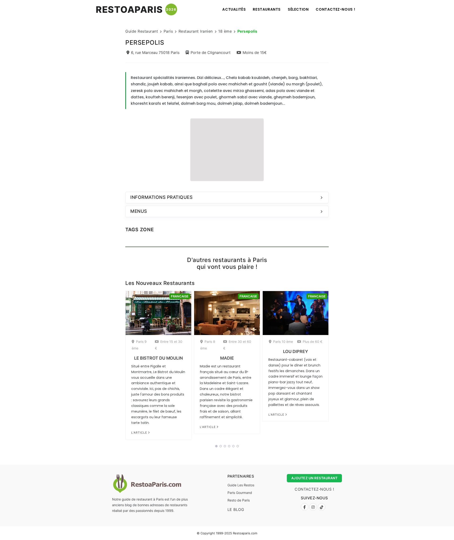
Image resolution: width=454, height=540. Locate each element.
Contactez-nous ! (335, 9)
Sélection (298, 9)
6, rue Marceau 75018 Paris (155, 52)
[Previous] (119, 367)
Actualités (234, 9)
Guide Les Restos (240, 485)
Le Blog (235, 509)
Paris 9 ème (139, 345)
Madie (227, 358)
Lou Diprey (295, 351)
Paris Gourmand (239, 493)
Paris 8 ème (207, 345)
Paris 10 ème (283, 342)
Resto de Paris (238, 500)
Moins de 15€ (255, 52)
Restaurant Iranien (196, 31)
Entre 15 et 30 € (168, 345)
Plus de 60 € (312, 342)
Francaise (179, 296)
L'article (139, 432)
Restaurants (267, 9)
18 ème (225, 31)
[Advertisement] (227, 149)
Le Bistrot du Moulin (158, 358)
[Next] (335, 367)
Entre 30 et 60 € (237, 345)
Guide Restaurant (141, 31)
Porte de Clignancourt (211, 52)
